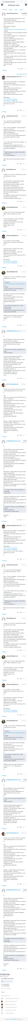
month (21, 9)
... (4, 105)
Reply (5, 70)
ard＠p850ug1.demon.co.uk (13, 331)
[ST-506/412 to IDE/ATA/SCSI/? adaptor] (2, 5)
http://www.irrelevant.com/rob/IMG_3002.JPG (15, 29)
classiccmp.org (10, 2)
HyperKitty (13, 1019)
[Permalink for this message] (26, 69)
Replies (11, 9)
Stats (16, 9)
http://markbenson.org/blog (10, 99)
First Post (4, 9)
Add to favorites (7, 988)
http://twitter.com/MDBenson (11, 100)
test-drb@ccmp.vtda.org (7, 978)
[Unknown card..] (26, 5)
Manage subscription (7, 981)
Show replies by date (22, 74)
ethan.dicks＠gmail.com (12, 384)
